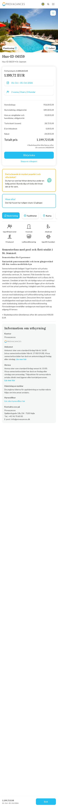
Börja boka (29, 155)
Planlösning (8, 48)
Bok (46, 801)
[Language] (42, 4)
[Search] (48, 4)
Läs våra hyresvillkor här (14, 401)
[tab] (11, 215)
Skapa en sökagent (29, 161)
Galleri (51, 48)
